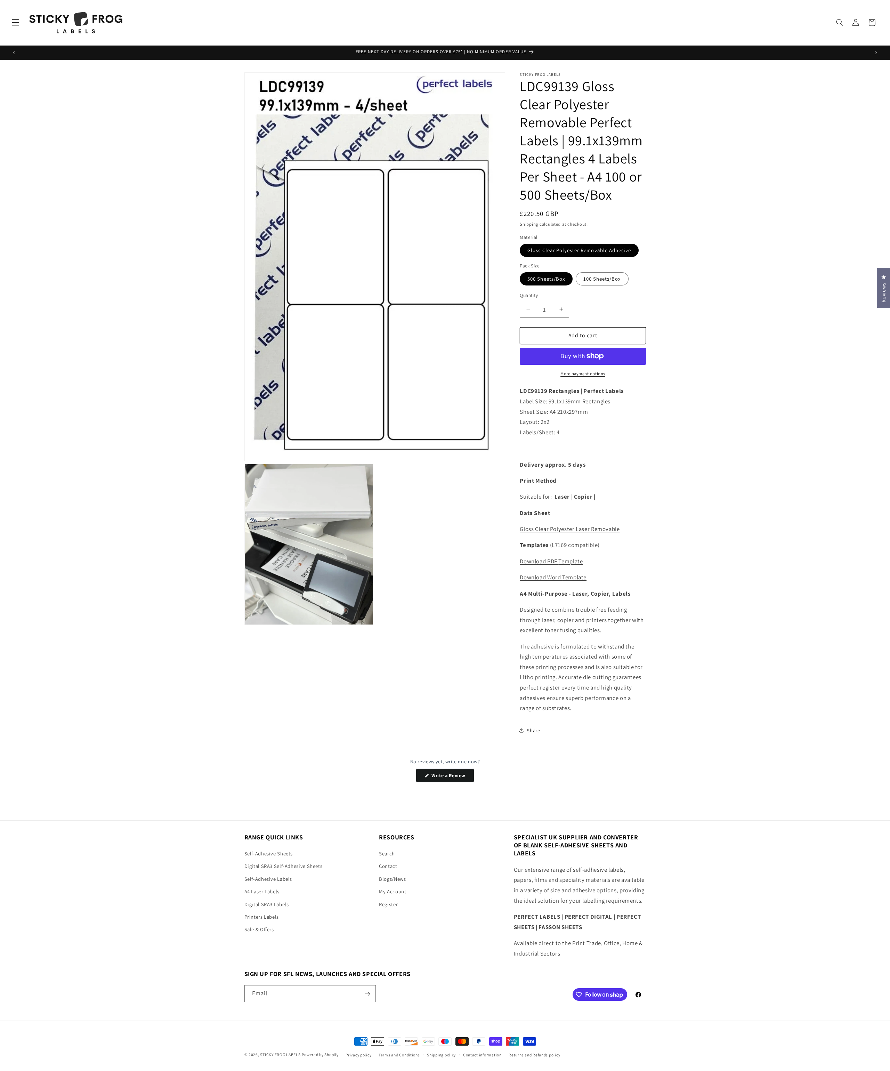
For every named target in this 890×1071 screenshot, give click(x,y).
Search (387, 853)
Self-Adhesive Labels (268, 879)
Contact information (482, 1054)
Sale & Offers (259, 929)
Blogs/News (392, 879)
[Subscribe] (367, 993)
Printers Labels (261, 916)
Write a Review (452, 777)
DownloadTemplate (551, 561)
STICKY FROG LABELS (280, 1054)
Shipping (529, 224)
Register (388, 904)
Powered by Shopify (320, 1054)
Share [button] (533, 730)
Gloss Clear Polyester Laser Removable (570, 528)
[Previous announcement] (14, 52)
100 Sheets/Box (602, 278)
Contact (388, 866)
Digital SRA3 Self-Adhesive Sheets (283, 866)
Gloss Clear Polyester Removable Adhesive (579, 250)
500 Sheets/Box (546, 278)
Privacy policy (358, 1054)
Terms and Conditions (399, 1054)
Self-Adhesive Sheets (268, 853)
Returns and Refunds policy (534, 1054)
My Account (392, 891)
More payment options (582, 373)
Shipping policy (441, 1054)
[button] (15, 23)
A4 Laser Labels (262, 891)
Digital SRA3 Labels (266, 904)
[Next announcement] (876, 52)
